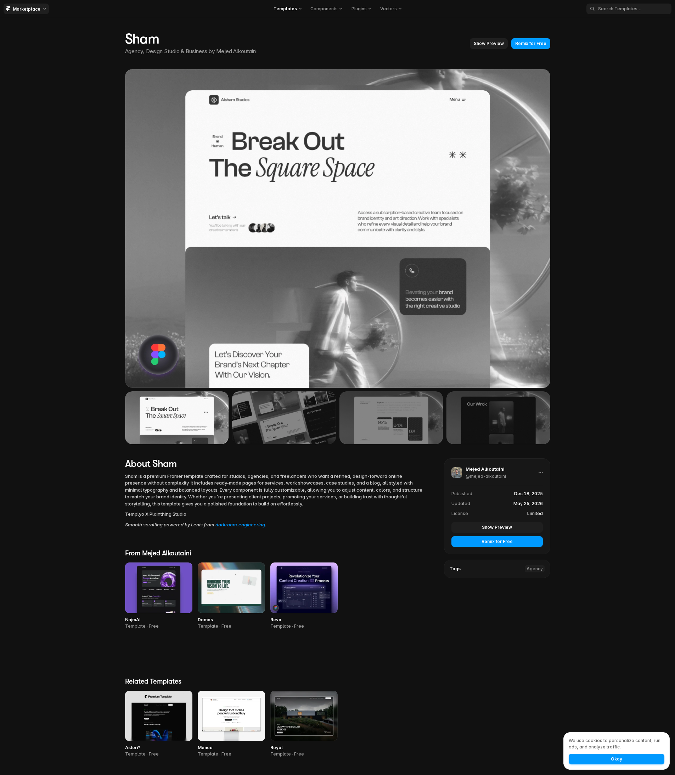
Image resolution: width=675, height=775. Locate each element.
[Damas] (231, 595)
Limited (535, 513)
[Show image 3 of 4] (391, 417)
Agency (535, 568)
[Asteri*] (158, 724)
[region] (337, 228)
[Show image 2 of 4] (284, 417)
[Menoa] (231, 724)
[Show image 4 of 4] (498, 417)
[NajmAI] (158, 595)
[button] (287, 9)
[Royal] (304, 724)
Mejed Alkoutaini (236, 51)
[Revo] (304, 595)
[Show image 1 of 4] (177, 417)
